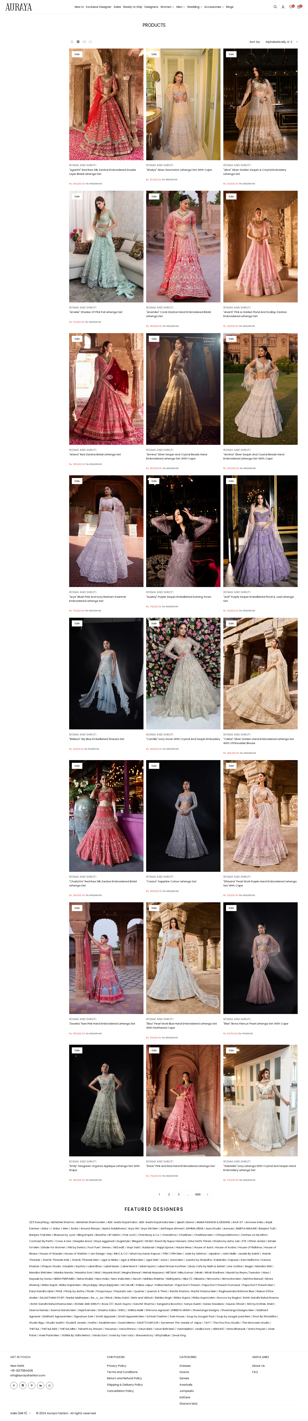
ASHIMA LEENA (195, 1228)
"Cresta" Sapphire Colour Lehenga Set (171, 881)
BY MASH (114, 1235)
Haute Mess (184, 1247)
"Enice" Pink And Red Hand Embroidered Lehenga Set (180, 1166)
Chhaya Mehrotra (227, 1235)
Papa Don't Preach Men (258, 1285)
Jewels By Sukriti (249, 1253)
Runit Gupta (123, 1304)
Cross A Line (63, 1241)
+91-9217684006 (21, 1371)
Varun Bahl (145, 1329)
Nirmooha (213, 1279)
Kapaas (233, 1260)
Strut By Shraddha (265, 1316)
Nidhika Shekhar (154, 1279)
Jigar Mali (152, 1260)
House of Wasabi (51, 1253)
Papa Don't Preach (188, 1285)
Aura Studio (214, 1228)
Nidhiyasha (173, 1279)
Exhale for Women (54, 1247)
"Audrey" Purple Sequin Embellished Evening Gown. (179, 597)
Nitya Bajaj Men (109, 1285)
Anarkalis (185, 1385)
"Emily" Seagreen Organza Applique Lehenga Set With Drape (104, 1168)
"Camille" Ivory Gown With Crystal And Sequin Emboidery (183, 739)
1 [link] (159, 1194)
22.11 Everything (39, 1222)
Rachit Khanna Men (204, 1291)
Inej (109, 1253)
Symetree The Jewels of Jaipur (181, 1322)
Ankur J (46, 1228)
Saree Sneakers (214, 1304)
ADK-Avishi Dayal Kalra (122, 1222)
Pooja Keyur (104, 1291)
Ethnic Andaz (257, 1241)
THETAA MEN (68, 1329)
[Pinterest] (31, 1385)
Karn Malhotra (250, 1260)
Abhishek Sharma (63, 1222)
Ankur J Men (61, 1228)
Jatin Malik (229, 1253)
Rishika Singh (163, 1297)
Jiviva (164, 1260)
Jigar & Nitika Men (132, 1260)
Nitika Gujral (50, 1285)
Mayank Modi (111, 1272)
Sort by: (255, 42)
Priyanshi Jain (123, 1291)
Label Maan (112, 1266)
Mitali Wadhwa (215, 1272)
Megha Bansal (131, 1272)
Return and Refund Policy (124, 1378)
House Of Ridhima (250, 1247)
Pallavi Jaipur (145, 1285)
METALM (171, 1272)
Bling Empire (86, 1235)
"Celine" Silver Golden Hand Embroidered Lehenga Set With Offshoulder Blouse (258, 741)
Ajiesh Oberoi (186, 1222)
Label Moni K (129, 1266)
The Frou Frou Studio (226, 1322)
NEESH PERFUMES (64, 1279)
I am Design (97, 1253)
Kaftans (184, 1397)
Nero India (102, 1279)
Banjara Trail (267, 1228)
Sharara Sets (188, 1404)
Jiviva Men (177, 1260)
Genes (106, 1247)
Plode (91, 1291)
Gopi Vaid (133, 1247)
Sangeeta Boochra (170, 1304)
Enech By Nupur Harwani (171, 1241)
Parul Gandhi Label (41, 1291)
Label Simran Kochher (172, 1266)
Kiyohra (81, 1266)
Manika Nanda (64, 1272)
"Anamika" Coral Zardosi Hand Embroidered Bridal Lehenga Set (178, 314)
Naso (266, 1272)
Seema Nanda (39, 1310)
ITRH (166, 1253)
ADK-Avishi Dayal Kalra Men (157, 1222)
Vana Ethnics (128, 1329)
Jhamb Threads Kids (56, 1260)
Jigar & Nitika (110, 1260)
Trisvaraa (110, 1329)
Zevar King (179, 1335)
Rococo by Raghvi (229, 1297)
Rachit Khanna (180, 1291)
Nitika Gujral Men (70, 1285)
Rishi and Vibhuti (142, 1297)
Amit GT (238, 1222)
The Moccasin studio (256, 1322)
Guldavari (148, 1247)
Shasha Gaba (107, 1310)
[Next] (207, 1195)
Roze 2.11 (108, 1304)
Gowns (184, 1372)
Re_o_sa (97, 1297)
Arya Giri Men (150, 1228)
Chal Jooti (129, 1235)
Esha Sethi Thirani (200, 1241)
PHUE (59, 1291)
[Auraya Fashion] (18, 7)
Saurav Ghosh (235, 1304)
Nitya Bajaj (90, 1285)
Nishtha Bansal (253, 1279)
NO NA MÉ (127, 1285)
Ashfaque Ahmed (172, 1228)
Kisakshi (68, 1266)
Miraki (199, 1272)
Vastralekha (185, 1329)
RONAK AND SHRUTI (87, 1304)
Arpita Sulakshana (114, 1228)
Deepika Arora (83, 1241)
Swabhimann (108, 1322)
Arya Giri (134, 1228)
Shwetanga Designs (206, 1310)
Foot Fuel (94, 1247)
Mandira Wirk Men (41, 1272)
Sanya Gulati (193, 1304)
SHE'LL (122, 1310)
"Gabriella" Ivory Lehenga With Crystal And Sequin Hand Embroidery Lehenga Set (259, 1168)
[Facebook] (13, 1385)
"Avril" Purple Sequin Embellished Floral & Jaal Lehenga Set (258, 599)
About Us (258, 1366)
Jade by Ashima (196, 1253)
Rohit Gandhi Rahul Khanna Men (52, 1304)
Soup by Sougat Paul (201, 1316)
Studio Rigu (37, 1322)
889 (198, 1194)
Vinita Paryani (257, 1329)
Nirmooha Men (232, 1279)
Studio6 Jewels (76, 1322)
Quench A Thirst (157, 1291)
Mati (98, 1272)
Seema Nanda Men (64, 1310)
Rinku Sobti (122, 1297)
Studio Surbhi (55, 1322)
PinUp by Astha (75, 1291)
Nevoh (137, 1279)
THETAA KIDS (49, 1329)
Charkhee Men (204, 1235)
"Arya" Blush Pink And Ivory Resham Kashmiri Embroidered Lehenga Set (97, 599)
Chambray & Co (149, 1235)
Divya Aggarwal (104, 1241)
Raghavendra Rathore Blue (237, 1291)
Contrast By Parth (41, 1241)
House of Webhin (76, 1253)
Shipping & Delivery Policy (125, 1385)
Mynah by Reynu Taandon (243, 1272)
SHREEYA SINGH (181, 1310)
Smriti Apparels (106, 1316)
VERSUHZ (218, 1329)
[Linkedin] (40, 1385)
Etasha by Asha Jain (227, 1241)
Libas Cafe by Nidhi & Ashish (207, 1266)
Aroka (75, 1228)
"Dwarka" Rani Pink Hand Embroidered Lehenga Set (102, 1023)
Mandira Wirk (264, 1266)
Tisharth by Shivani (90, 1329)
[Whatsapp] (49, 1385)
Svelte (92, 1322)
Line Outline (235, 1266)
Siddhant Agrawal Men (57, 1316)
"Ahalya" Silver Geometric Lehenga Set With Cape (179, 170)
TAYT (207, 1322)
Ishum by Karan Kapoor (145, 1253)
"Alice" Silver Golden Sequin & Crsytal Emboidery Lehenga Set (254, 172)
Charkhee (185, 1235)
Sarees (184, 1378)
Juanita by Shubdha (198, 1260)
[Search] (275, 7)
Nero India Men (121, 1279)
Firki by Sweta (77, 1247)
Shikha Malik (136, 1310)
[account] (283, 7)
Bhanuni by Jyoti (65, 1235)
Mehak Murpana (153, 1272)
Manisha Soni (84, 1272)
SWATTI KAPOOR (148, 1322)
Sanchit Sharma (144, 1304)
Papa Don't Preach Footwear (221, 1285)
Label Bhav (95, 1266)
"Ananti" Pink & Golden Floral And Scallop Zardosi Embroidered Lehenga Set (255, 314)
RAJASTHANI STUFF (52, 1297)
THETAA (34, 1329)
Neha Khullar (85, 1279)
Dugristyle (123, 1241)
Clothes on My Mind (254, 1235)
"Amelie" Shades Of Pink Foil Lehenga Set (96, 312)
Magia (249, 1266)
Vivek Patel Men (49, 1335)
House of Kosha (226, 1247)
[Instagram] (22, 1385)
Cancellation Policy (120, 1391)
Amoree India (254, 1222)
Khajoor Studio (52, 1266)
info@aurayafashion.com (27, 1375)
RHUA (109, 1297)
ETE (244, 1241)
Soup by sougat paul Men (234, 1316)
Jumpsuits (186, 1391)
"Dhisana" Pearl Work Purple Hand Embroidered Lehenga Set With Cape (260, 883)
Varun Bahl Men (164, 1329)
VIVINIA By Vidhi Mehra (76, 1335)
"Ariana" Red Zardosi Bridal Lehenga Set (95, 454)
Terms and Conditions (122, 1372)
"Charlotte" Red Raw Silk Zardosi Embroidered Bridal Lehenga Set (103, 883)
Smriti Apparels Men (131, 1316)
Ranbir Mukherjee (77, 1297)
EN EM (149, 1241)
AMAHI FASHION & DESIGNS (213, 1222)
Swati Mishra (126, 1322)
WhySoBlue (163, 1335)
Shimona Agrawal (157, 1310)
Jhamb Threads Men (85, 1260)
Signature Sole (84, 1316)
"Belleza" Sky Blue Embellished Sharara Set (96, 739)
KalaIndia (220, 1260)
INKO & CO (121, 1253)
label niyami (148, 1266)
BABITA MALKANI (246, 1228)
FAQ (255, 1372)
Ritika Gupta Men (204, 1297)
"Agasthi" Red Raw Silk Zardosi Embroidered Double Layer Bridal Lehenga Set (102, 172)
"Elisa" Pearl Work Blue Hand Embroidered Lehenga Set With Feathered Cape (181, 1026)
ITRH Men (177, 1253)
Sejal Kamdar (87, 1310)
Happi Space (165, 1247)
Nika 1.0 (188, 1279)
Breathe (101, 1235)
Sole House (177, 1316)
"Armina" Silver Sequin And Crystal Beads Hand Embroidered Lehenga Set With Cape (176, 456)
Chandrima (169, 1235)
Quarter (139, 1291)
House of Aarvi (204, 1247)
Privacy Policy (116, 1366)
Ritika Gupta (182, 1297)
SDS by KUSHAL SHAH (260, 1304)
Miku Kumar (186, 1272)
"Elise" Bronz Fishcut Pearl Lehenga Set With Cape (255, 1023)
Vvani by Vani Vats (121, 1335)
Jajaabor (214, 1253)
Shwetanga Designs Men (238, 1310)
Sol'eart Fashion (157, 1316)
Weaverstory (145, 1335)
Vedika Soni (203, 1329)
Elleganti (138, 1241)
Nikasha (199, 1279)
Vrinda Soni (99, 1335)
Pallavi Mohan (164, 1285)
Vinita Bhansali (236, 1329)
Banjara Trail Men (40, 1235)
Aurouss (229, 1228)
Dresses (185, 1366)
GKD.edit (119, 1247)
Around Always (91, 1228)
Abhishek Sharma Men (91, 1222)
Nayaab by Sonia (40, 1279)
